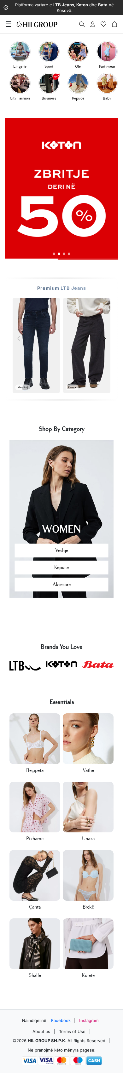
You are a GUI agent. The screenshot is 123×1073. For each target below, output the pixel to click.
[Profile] (93, 24)
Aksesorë (62, 584)
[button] (54, 254)
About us (41, 1031)
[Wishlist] (103, 24)
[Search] (82, 24)
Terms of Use (72, 1031)
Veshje (61, 550)
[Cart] (114, 24)
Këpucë (61, 567)
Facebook (61, 1020)
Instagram (89, 1020)
